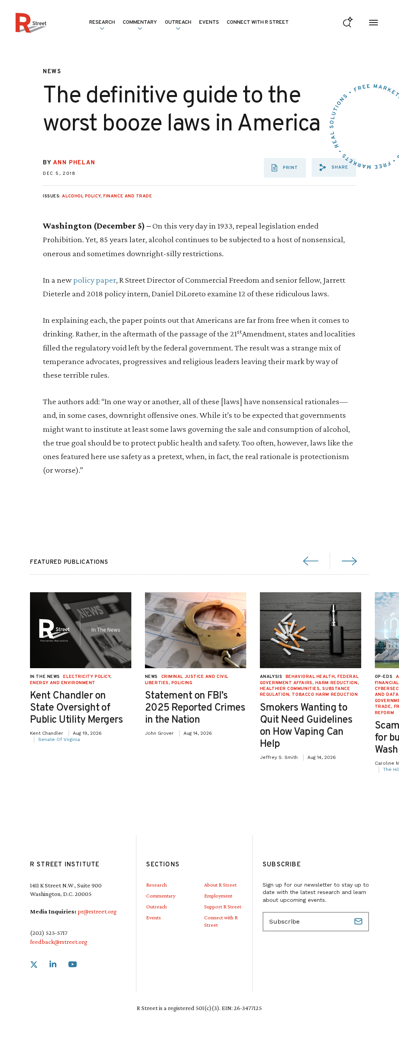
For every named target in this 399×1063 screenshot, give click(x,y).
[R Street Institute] (31, 23)
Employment (218, 895)
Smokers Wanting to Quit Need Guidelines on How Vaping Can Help (306, 726)
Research (156, 885)
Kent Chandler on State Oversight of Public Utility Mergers (76, 708)
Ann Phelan (74, 163)
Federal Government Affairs (309, 679)
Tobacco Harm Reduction (325, 694)
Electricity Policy (86, 676)
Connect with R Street (258, 22)
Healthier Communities (290, 689)
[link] (34, 964)
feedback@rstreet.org (58, 941)
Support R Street (222, 906)
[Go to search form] (348, 23)
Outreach (178, 22)
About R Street (220, 885)
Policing (181, 683)
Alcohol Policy (81, 196)
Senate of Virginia (59, 739)
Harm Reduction (336, 683)
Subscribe (359, 921)
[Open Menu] (373, 23)
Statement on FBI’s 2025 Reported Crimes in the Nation (195, 708)
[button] (334, 167)
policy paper (94, 280)
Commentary (160, 895)
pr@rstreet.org (97, 911)
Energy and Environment (62, 683)
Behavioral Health (310, 676)
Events (209, 22)
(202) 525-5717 (48, 932)
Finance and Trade (127, 196)
